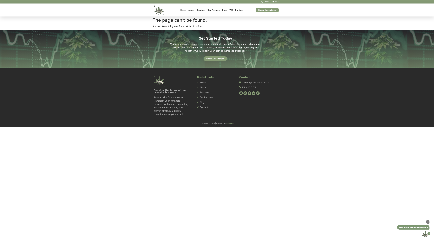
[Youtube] (253, 93)
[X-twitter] (258, 93)
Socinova (230, 123)
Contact (239, 10)
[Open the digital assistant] (425, 234)
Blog (224, 10)
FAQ (231, 10)
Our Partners (213, 10)
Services (201, 10)
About (191, 10)
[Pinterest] (249, 93)
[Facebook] (241, 93)
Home (183, 10)
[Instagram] (245, 93)
